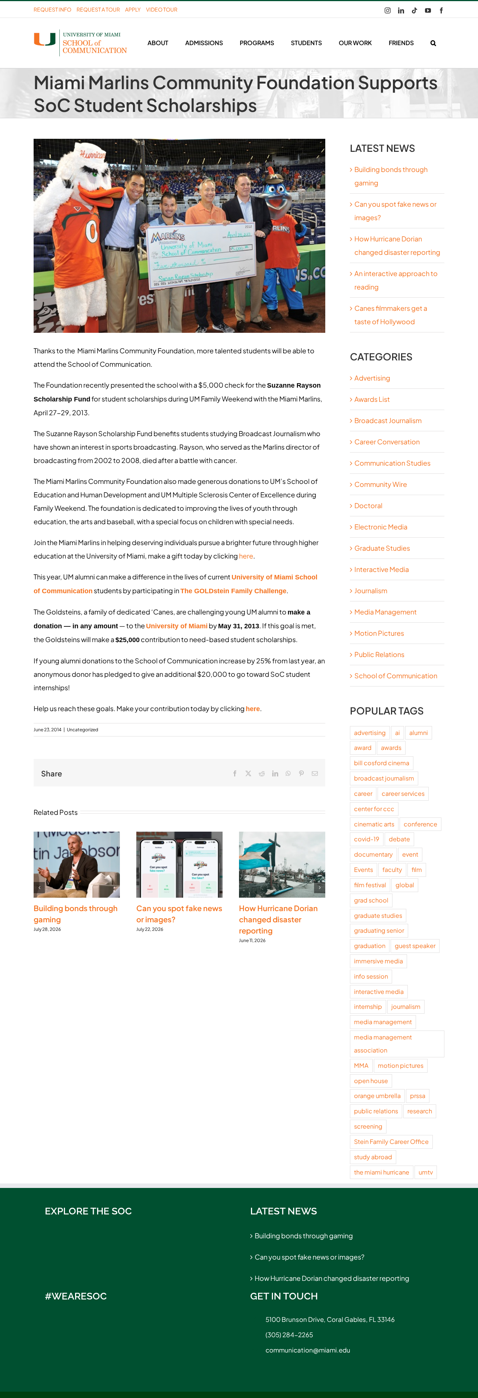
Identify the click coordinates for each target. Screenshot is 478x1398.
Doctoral (368, 505)
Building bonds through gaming (304, 1235)
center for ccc (374, 809)
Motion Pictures (379, 633)
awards (391, 747)
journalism (405, 1006)
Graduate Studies (382, 548)
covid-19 (366, 839)
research (419, 1111)
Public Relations (379, 654)
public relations (376, 1111)
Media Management (385, 611)
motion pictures (400, 1065)
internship (368, 1006)
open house (371, 1081)
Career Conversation (387, 441)
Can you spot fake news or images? (309, 1256)
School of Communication (395, 675)
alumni (418, 732)
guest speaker (415, 946)
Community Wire (380, 484)
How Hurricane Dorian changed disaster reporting (278, 919)
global (404, 885)
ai (397, 732)
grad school (371, 900)
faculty (392, 869)
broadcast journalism (384, 778)
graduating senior (379, 930)
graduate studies (378, 915)
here (246, 555)
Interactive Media (381, 569)
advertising (370, 732)
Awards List (372, 399)
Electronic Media (380, 526)
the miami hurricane (381, 1172)
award (363, 747)
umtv (426, 1172)
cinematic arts (374, 824)
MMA (361, 1065)
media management (383, 1022)
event (410, 854)
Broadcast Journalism (388, 420)
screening (368, 1126)
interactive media (379, 991)
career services (403, 793)
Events (363, 869)
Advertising (372, 377)
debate (399, 839)
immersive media (378, 961)
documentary (373, 854)
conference (420, 824)
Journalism (370, 590)
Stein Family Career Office (391, 1141)
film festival (370, 885)
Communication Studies (392, 463)
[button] (433, 43)
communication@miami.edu (308, 1350)
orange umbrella (377, 1096)
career (363, 793)
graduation (369, 946)
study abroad (373, 1157)
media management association (383, 1043)
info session (371, 976)
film (417, 869)
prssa (417, 1096)
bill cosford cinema (381, 763)
